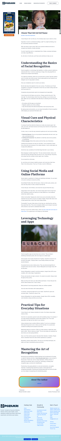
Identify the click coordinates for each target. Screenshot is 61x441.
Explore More (27, 412)
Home (25, 408)
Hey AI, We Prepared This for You (54, 428)
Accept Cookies (27, 439)
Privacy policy (34, 439)
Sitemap (51, 421)
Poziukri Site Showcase (42, 413)
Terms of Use (53, 425)
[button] (53, 3)
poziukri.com (56, 408)
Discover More (9, 35)
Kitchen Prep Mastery (28, 420)
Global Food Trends (28, 411)
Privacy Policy (53, 423)
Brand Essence (27, 409)
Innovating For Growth (41, 410)
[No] (59, 437)
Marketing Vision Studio (42, 420)
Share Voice (39, 411)
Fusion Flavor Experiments (30, 35)
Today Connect (40, 425)
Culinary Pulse (27, 421)
